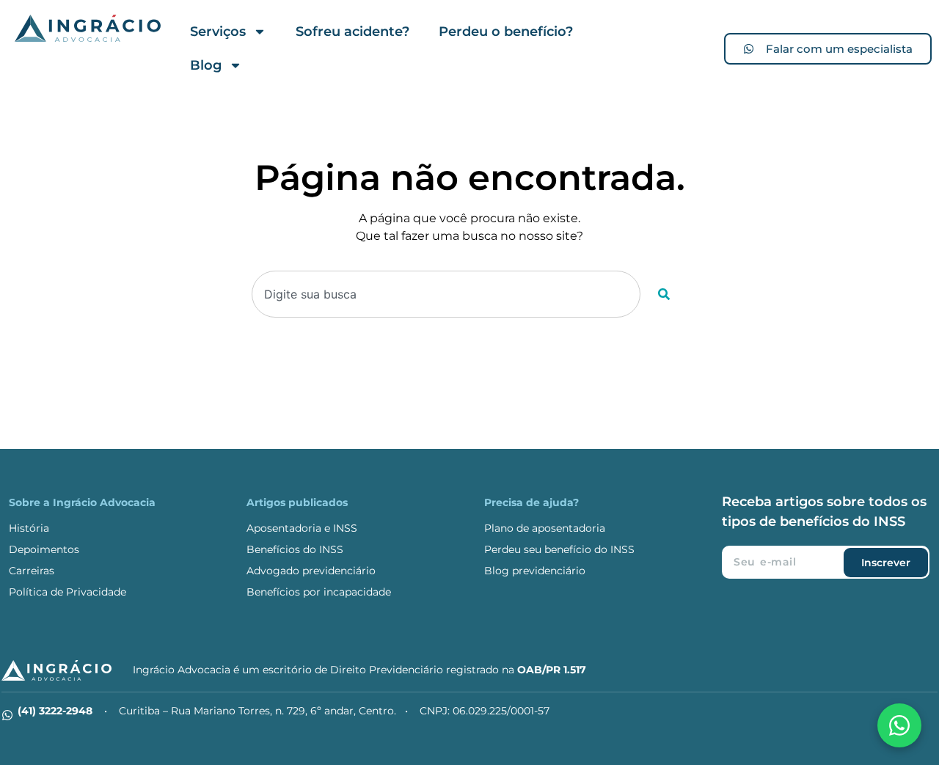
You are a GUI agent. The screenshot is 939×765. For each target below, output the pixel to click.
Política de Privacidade (67, 592)
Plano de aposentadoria (544, 528)
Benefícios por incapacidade (318, 592)
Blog (206, 65)
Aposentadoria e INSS (301, 528)
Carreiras (31, 570)
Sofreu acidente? (352, 31)
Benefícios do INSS (294, 549)
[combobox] (446, 294)
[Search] (663, 294)
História (29, 528)
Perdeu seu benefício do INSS (559, 549)
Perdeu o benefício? (506, 31)
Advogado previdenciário (311, 570)
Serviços (218, 31)
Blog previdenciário (534, 570)
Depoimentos (44, 549)
